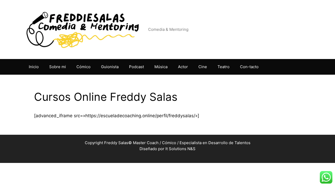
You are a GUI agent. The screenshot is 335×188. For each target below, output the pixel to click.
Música (161, 66)
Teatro (223, 66)
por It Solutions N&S (177, 148)
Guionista (110, 66)
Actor (183, 66)
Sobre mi (57, 66)
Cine (202, 66)
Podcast (136, 66)
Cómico (83, 66)
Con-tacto (249, 66)
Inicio (34, 66)
